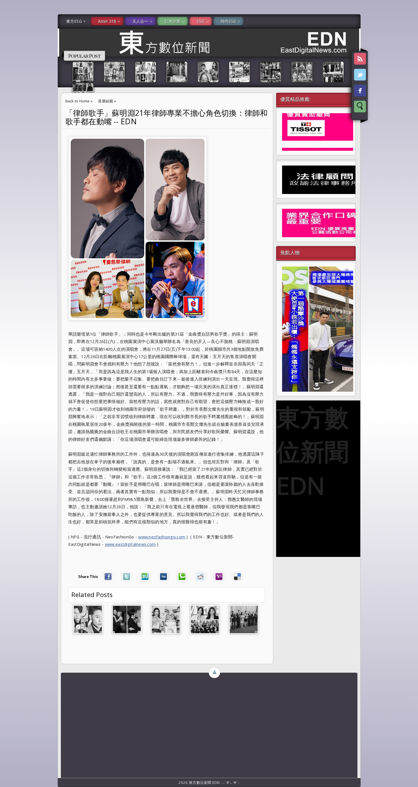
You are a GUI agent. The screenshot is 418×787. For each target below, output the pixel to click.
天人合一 (140, 21)
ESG (200, 21)
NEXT (408, 90)
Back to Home (77, 101)
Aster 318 (107, 21)
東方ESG (74, 21)
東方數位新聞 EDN (312, 451)
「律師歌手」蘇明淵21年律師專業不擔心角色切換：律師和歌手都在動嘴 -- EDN (166, 117)
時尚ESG (228, 21)
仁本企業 (173, 21)
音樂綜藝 (105, 101)
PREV (9, 90)
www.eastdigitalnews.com (130, 544)
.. (224, 782)
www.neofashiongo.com (161, 537)
